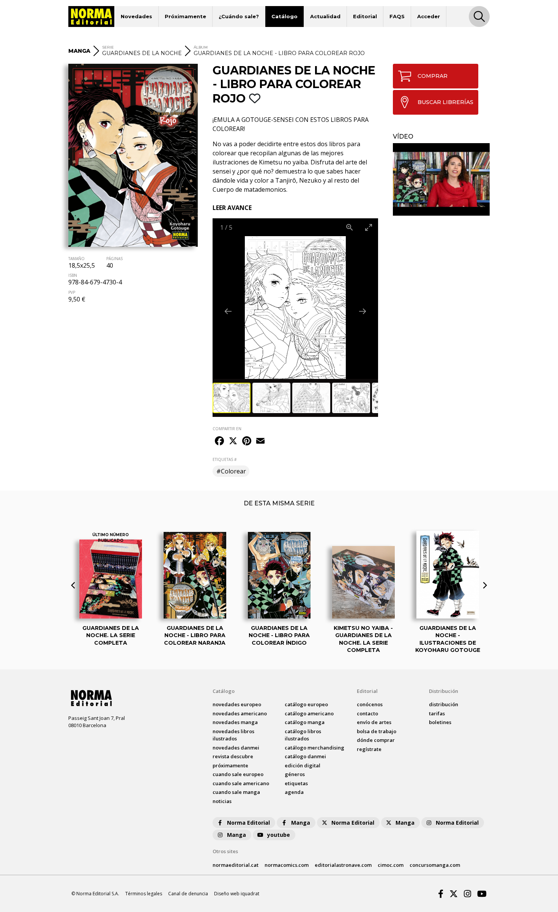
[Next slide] (362, 311)
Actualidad (325, 16)
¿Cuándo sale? (239, 16)
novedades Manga (235, 722)
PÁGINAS (114, 258)
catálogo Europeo (306, 704)
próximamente (230, 765)
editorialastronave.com (343, 865)
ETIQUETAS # (224, 459)
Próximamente (185, 16)
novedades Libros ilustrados (233, 735)
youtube (278, 834)
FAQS (397, 16)
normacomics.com (287, 865)
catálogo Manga (305, 722)
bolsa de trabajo (376, 731)
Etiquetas (296, 783)
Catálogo (284, 16)
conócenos (370, 704)
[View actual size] (349, 227)
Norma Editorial (248, 822)
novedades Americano (240, 713)
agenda (294, 792)
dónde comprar (376, 740)
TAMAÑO (76, 258)
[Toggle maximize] (368, 227)
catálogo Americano (309, 713)
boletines (440, 722)
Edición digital (302, 765)
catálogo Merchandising (314, 747)
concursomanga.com (435, 865)
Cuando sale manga (236, 792)
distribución (443, 704)
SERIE (108, 47)
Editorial (365, 16)
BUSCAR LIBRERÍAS (445, 102)
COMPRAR (433, 76)
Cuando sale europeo (238, 774)
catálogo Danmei (305, 756)
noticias (222, 801)
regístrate (369, 749)
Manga (300, 822)
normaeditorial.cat (236, 865)
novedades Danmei (236, 747)
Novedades (136, 16)
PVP (71, 292)
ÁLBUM (201, 47)
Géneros (295, 774)
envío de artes (374, 722)
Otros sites (225, 851)
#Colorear (231, 471)
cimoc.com (391, 865)
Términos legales (143, 893)
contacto (367, 713)
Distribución (443, 691)
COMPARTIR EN (227, 428)
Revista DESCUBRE (233, 756)
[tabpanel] (441, 179)
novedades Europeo (237, 704)
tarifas (437, 713)
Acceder (428, 16)
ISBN (72, 275)
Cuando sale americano (241, 783)
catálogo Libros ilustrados (303, 735)
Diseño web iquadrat (236, 893)
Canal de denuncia (188, 893)
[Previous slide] (228, 311)
